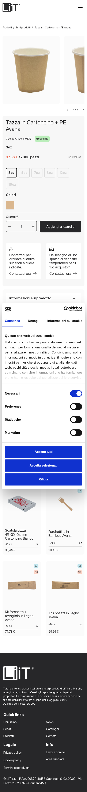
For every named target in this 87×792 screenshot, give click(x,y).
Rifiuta (43, 479)
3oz (11, 173)
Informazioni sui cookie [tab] (64, 321)
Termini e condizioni (16, 767)
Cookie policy (12, 760)
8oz (49, 173)
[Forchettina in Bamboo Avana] (65, 505)
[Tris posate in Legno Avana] (65, 586)
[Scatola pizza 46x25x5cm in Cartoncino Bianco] (21, 505)
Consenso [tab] (12, 321)
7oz (37, 173)
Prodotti (7, 27)
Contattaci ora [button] (20, 273)
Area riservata (55, 759)
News (49, 722)
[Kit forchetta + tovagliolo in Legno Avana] (21, 586)
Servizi (7, 729)
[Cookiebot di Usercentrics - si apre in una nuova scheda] (63, 309)
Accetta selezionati (43, 465)
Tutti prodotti (23, 27)
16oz (12, 184)
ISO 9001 (31, 703)
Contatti (51, 736)
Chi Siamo (9, 722)
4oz (24, 173)
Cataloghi (52, 729)
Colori (11, 195)
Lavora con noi (55, 752)
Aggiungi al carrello (60, 226)
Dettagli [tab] (33, 321)
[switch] (76, 406)
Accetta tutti (44, 451)
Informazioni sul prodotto (30, 298)
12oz (63, 173)
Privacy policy (12, 752)
